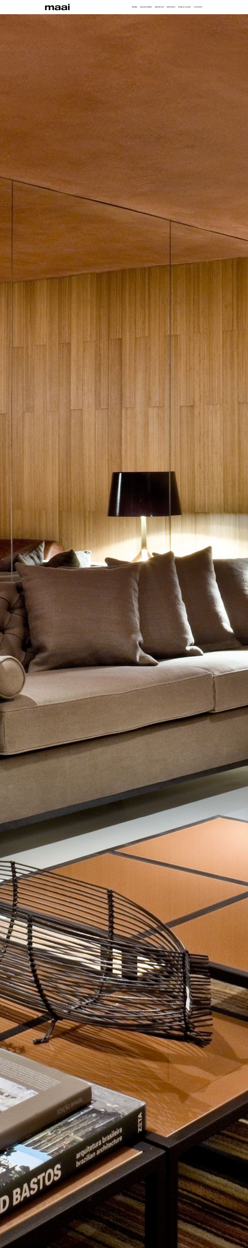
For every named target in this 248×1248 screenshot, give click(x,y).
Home (134, 7)
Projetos (159, 7)
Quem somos (146, 7)
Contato (198, 7)
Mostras (171, 7)
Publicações (184, 7)
